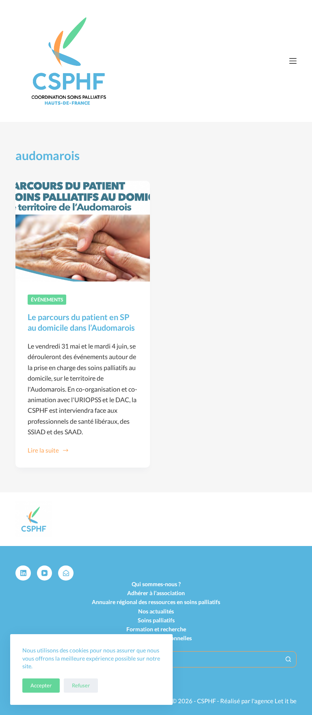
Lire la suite (45, 450)
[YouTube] (44, 573)
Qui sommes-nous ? (156, 584)
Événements (47, 300)
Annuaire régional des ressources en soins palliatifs (156, 601)
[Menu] (293, 61)
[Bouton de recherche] (288, 659)
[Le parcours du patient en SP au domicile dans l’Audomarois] (82, 231)
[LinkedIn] (23, 573)
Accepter (41, 685)
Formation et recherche (156, 629)
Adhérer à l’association (156, 592)
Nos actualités (156, 611)
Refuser (81, 685)
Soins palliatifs (156, 620)
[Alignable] (66, 573)
